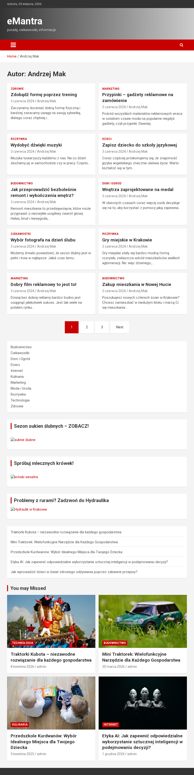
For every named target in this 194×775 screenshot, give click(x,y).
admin (41, 666)
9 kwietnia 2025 (22, 754)
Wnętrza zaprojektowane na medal (137, 189)
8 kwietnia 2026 (22, 666)
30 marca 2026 (113, 666)
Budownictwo (22, 183)
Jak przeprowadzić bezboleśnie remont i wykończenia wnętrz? (43, 192)
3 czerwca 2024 (22, 101)
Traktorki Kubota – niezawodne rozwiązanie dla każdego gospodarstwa (66, 532)
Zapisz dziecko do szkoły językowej (139, 145)
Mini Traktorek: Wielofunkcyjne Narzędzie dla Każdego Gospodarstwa (64, 542)
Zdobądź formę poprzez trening (44, 94)
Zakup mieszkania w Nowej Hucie (136, 284)
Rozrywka (19, 139)
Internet (17, 371)
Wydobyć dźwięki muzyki (36, 145)
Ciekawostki (21, 234)
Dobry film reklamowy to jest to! (43, 284)
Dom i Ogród (111, 183)
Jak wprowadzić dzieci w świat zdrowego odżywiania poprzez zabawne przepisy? (74, 572)
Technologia (20, 400)
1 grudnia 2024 (113, 754)
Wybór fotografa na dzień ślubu (43, 240)
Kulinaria (17, 376)
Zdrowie (17, 88)
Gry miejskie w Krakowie (127, 240)
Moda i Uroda (21, 388)
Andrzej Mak (46, 101)
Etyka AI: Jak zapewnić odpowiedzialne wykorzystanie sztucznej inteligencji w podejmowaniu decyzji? (89, 562)
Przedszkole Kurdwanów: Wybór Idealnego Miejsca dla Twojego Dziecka (66, 552)
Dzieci (107, 139)
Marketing (110, 88)
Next (119, 327)
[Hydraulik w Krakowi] (29, 509)
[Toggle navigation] (13, 45)
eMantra (24, 21)
